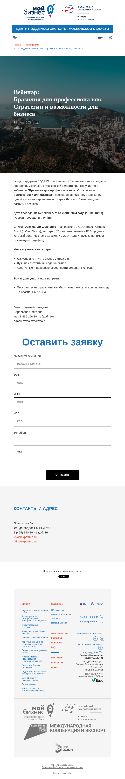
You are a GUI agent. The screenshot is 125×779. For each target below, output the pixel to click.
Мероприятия (32, 45)
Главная (17, 45)
